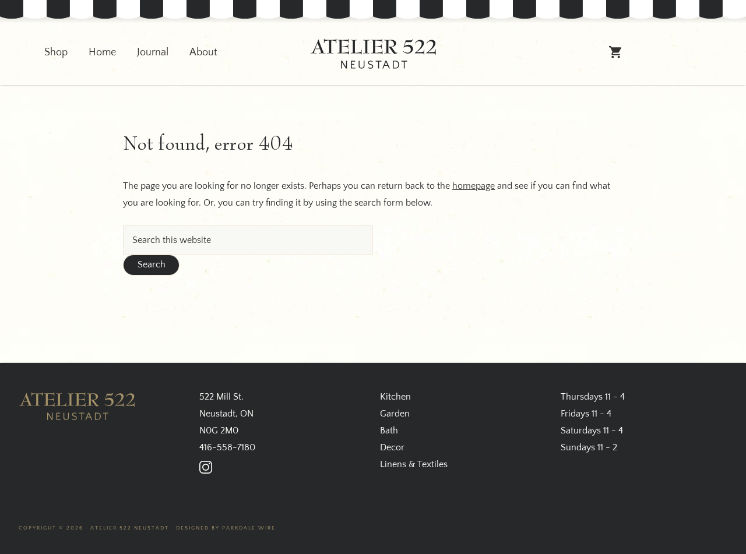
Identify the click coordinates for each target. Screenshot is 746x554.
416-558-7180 (227, 447)
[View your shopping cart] (616, 57)
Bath (389, 430)
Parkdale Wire (249, 528)
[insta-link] (205, 467)
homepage (473, 186)
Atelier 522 (373, 54)
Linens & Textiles (414, 464)
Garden (395, 413)
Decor (392, 447)
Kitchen (395, 396)
